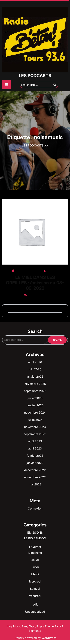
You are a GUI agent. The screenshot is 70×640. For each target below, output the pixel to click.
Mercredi (35, 581)
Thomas (52, 270)
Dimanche (35, 552)
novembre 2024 (35, 412)
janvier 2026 (35, 376)
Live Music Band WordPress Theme (31, 626)
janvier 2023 (35, 463)
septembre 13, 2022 (28, 270)
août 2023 (35, 441)
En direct (35, 547)
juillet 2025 (35, 398)
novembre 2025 (35, 384)
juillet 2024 (35, 419)
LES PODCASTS (35, 75)
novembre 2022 (35, 477)
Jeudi (35, 560)
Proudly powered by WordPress (35, 638)
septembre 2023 (35, 434)
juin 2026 (35, 369)
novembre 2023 (35, 427)
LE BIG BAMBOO (35, 538)
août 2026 (35, 362)
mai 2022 (35, 484)
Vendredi (35, 596)
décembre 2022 (35, 470)
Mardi (35, 574)
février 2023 (35, 455)
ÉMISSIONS (35, 532)
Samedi (35, 588)
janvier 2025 (35, 405)
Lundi (35, 567)
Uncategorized (35, 611)
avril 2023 (35, 448)
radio (35, 604)
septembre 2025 (35, 391)
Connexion (35, 508)
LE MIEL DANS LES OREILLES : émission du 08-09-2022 (35, 283)
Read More (34, 231)
